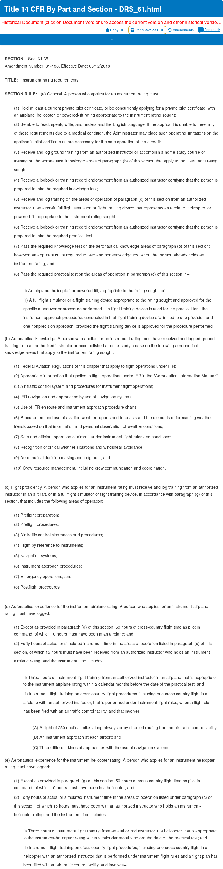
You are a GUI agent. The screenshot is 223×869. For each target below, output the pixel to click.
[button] (111, 39)
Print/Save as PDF (149, 29)
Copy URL (118, 29)
